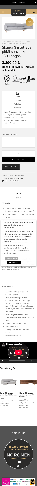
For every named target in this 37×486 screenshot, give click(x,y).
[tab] (17, 93)
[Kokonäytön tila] (34, 361)
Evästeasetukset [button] (12, 258)
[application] (18, 352)
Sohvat (10, 42)
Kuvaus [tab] (18, 193)
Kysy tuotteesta (11, 167)
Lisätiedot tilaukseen (9, 135)
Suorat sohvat (19, 42)
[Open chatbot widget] (32, 481)
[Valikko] (3, 12)
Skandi (11, 175)
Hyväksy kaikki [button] (13, 262)
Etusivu (4, 42)
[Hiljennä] (31, 361)
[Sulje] (35, 2)
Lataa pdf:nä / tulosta (12, 181)
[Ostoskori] (34, 12)
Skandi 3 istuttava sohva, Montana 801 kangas (26, 395)
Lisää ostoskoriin (18, 159)
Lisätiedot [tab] (18, 198)
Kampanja (19, 178)
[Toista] (3, 361)
